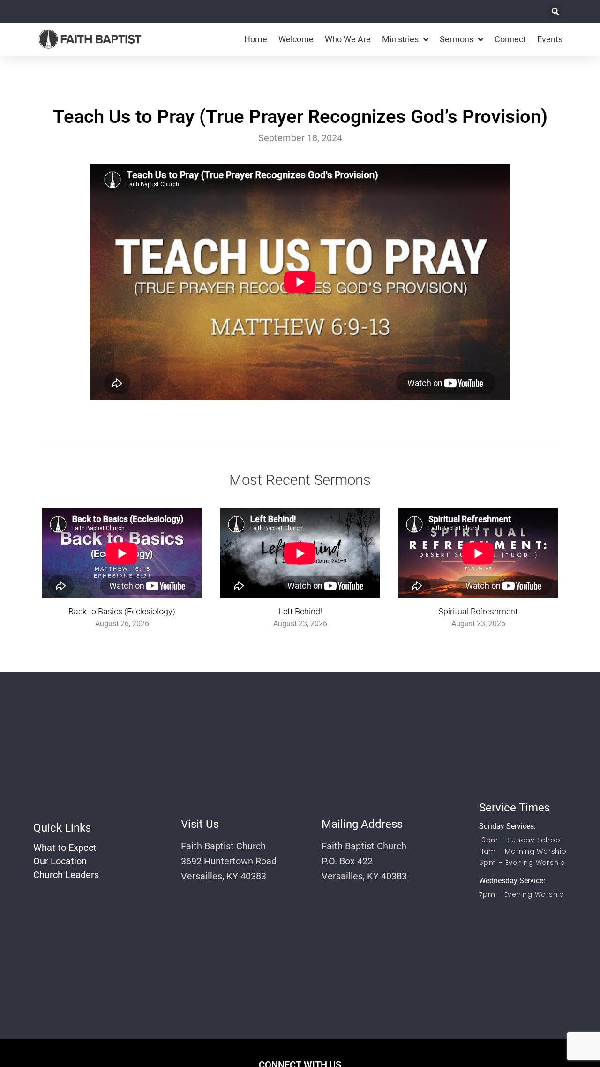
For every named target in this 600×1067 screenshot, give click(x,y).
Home (255, 39)
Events (549, 39)
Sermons (456, 39)
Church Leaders (66, 874)
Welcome (296, 39)
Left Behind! (300, 611)
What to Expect (65, 847)
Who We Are (348, 39)
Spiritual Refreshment (478, 611)
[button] (555, 11)
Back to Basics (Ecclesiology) (121, 611)
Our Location (60, 861)
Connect (510, 39)
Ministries (400, 39)
